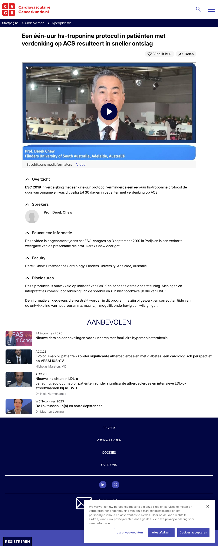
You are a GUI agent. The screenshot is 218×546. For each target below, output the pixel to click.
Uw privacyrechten (129, 532)
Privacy (109, 428)
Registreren (17, 541)
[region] (149, 521)
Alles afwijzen (161, 532)
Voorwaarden (109, 440)
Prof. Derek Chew (58, 212)
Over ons (109, 465)
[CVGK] (26, 9)
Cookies (109, 452)
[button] (48, 233)
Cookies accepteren (193, 532)
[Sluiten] (207, 506)
